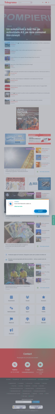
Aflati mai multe (18, 206)
